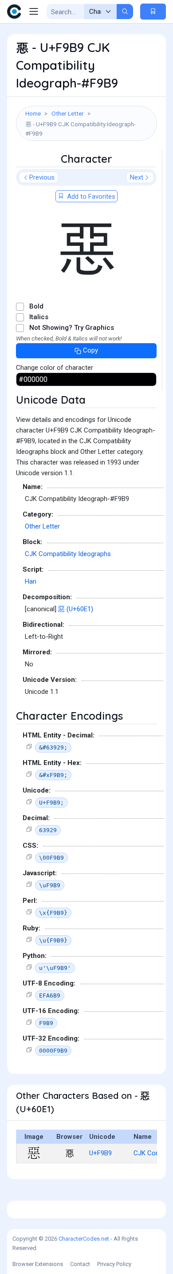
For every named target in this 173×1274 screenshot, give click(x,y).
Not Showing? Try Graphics (71, 328)
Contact (80, 1264)
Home (33, 113)
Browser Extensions (37, 1264)
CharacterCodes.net (84, 1238)
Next (136, 177)
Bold (36, 306)
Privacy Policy (114, 1264)
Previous (42, 177)
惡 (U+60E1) (75, 609)
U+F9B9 (100, 1153)
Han (30, 581)
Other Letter (67, 113)
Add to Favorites (90, 196)
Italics (38, 317)
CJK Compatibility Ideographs (68, 554)
